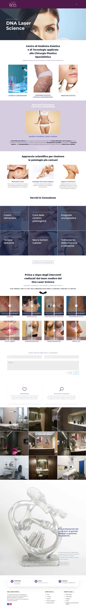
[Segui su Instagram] (11, 604)
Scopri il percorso (43, 148)
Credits (67, 600)
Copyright (68, 598)
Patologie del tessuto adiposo (43, 182)
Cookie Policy (69, 596)
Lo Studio (49, 596)
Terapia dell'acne (9, 241)
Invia (76, 373)
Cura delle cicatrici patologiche (39, 218)
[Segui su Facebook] (8, 604)
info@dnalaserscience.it (43, 582)
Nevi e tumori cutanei (40, 241)
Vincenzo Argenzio (51, 600)
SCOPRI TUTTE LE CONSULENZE (43, 262)
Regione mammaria (68, 182)
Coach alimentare (10, 217)
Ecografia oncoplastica (68, 217)
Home (48, 594)
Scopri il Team (63, 563)
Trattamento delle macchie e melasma (69, 242)
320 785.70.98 (17, 583)
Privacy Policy (69, 594)
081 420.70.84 (17, 582)
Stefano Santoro (50, 602)
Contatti (48, 598)
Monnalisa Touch (18, 182)
